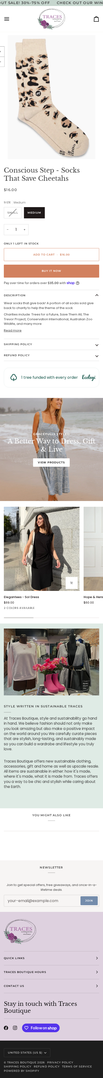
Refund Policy (17, 355)
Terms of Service (77, 1066)
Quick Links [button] (14, 958)
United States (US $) (25, 1052)
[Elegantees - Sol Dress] (42, 549)
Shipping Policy (18, 344)
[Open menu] (11, 19)
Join (89, 900)
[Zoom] (16, 150)
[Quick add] (72, 583)
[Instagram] (15, 1028)
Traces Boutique (21, 1062)
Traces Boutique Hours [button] (25, 972)
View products (51, 462)
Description (15, 295)
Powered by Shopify (21, 1070)
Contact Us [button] (14, 986)
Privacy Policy (60, 1062)
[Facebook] (6, 1028)
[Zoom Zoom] (51, 97)
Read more (13, 330)
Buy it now (51, 271)
